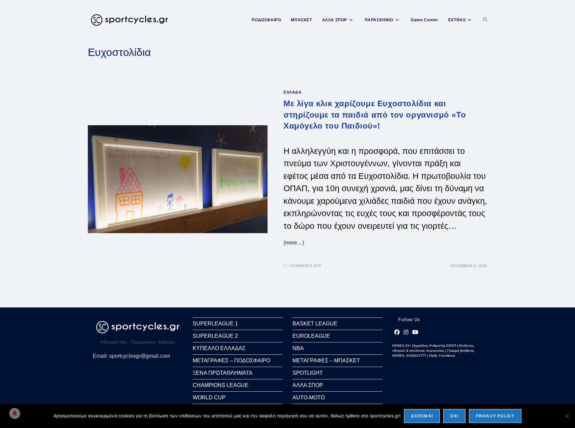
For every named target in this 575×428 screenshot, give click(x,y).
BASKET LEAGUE (314, 323)
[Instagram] (406, 332)
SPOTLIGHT (307, 373)
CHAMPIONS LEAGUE (221, 385)
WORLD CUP (209, 397)
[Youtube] (415, 332)
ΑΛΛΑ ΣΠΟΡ (307, 385)
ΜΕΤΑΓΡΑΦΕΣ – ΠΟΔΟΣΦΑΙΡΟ (231, 360)
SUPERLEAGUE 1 (215, 323)
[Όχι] (566, 416)
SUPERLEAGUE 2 (215, 336)
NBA (298, 348)
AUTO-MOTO (308, 397)
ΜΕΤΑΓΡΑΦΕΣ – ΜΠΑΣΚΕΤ (326, 360)
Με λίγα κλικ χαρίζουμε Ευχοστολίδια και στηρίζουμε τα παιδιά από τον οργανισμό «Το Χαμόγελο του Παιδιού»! (375, 114)
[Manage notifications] (14, 413)
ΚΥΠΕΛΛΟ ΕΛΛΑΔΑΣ (219, 348)
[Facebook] (397, 332)
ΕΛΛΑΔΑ (293, 92)
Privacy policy (495, 415)
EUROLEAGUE (311, 336)
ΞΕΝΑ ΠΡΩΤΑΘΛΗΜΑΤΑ (223, 373)
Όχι (454, 415)
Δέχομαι (422, 415)
